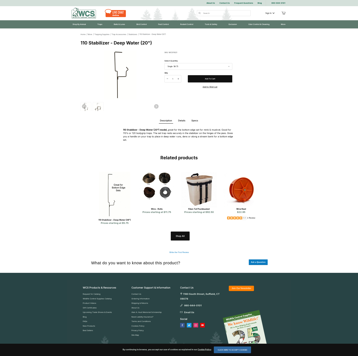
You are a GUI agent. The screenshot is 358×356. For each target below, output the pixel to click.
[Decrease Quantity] (167, 78)
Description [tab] (166, 120)
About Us (135, 308)
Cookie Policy (204, 349)
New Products (89, 326)
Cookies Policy (137, 326)
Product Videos (89, 303)
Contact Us (136, 294)
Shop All (180, 236)
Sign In (268, 13)
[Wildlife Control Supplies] (84, 13)
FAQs (85, 321)
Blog (85, 317)
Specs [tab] (194, 120)
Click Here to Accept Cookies (232, 350)
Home (83, 34)
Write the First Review (179, 252)
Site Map (135, 335)
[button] (86, 109)
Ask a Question (258, 262)
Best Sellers (88, 330)
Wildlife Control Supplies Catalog (97, 298)
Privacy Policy (137, 330)
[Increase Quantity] (178, 78)
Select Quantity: (171, 61)
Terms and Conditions (141, 321)
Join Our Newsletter (241, 288)
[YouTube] (202, 325)
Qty (166, 73)
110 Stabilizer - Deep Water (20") (152, 34)
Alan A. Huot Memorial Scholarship (146, 312)
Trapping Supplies (101, 34)
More (90, 34)
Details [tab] (181, 120)
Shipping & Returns (139, 303)
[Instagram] (195, 325)
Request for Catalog (91, 294)
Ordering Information (140, 298)
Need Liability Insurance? (142, 317)
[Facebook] (182, 325)
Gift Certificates (90, 308)
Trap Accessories (119, 34)
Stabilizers (133, 34)
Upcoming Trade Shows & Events (97, 312)
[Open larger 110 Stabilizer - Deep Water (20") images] (120, 74)
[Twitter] (189, 325)
